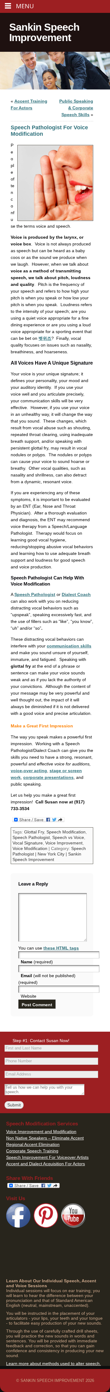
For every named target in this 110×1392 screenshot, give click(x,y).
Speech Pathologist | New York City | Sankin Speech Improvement (49, 854)
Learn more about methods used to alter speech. (53, 1363)
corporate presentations (48, 777)
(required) (37, 961)
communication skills (69, 645)
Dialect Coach (76, 594)
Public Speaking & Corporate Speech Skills (76, 108)
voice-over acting (29, 770)
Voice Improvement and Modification (41, 1131)
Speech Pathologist (34, 594)
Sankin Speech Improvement (44, 32)
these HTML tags (61, 948)
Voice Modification (30, 848)
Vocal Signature (28, 842)
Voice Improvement (63, 842)
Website (28, 996)
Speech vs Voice (68, 837)
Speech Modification (66, 831)
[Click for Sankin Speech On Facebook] (18, 1226)
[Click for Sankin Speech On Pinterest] (46, 1226)
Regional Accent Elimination (33, 1144)
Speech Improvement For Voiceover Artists (47, 1157)
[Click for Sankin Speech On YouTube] (73, 1226)
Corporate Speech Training (32, 1150)
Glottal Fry (34, 831)
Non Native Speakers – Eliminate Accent (45, 1138)
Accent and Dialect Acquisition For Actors (45, 1163)
